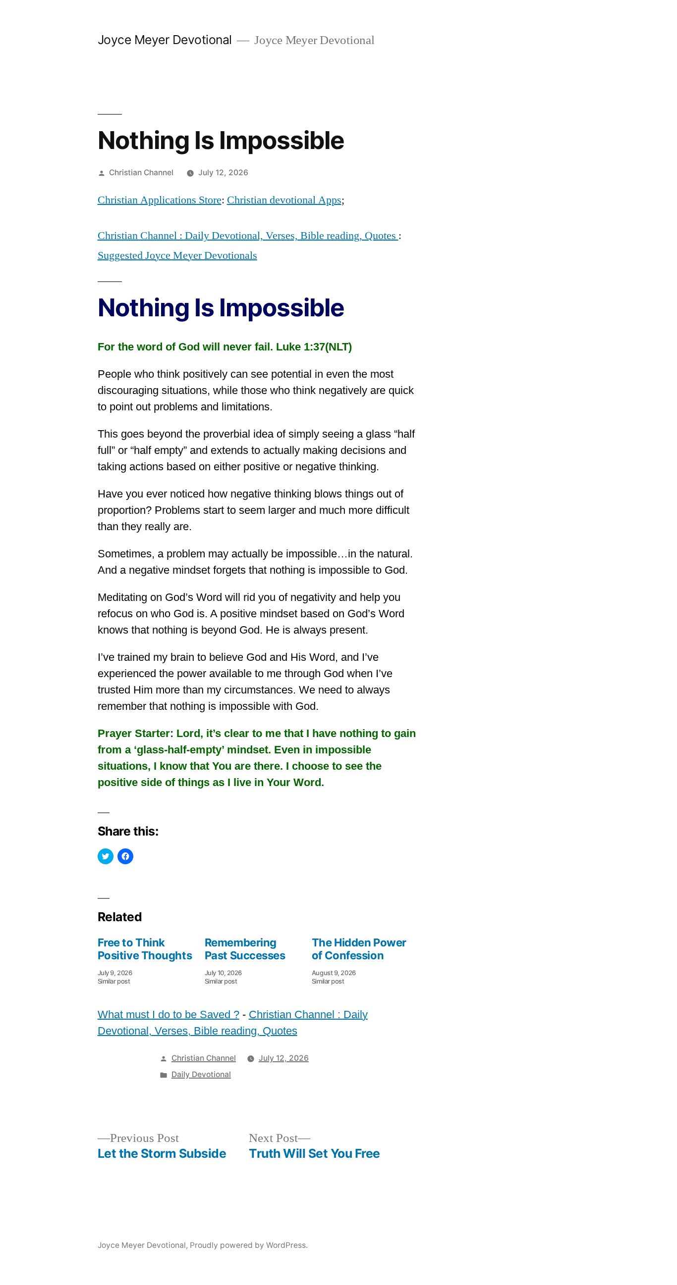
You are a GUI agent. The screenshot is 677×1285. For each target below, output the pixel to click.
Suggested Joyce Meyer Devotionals (177, 255)
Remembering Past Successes (245, 949)
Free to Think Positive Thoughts (145, 949)
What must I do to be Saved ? (168, 1014)
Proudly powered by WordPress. (249, 1245)
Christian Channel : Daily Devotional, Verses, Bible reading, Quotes (248, 236)
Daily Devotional (201, 1074)
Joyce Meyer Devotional (165, 39)
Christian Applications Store (160, 200)
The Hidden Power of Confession (359, 949)
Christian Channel (141, 172)
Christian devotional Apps (284, 200)
